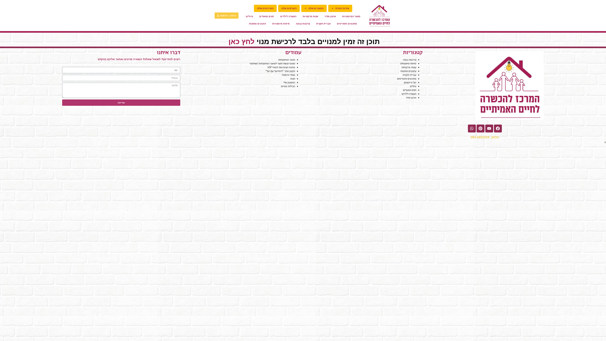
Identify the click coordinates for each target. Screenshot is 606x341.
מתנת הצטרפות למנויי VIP (281, 67)
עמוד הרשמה (288, 75)
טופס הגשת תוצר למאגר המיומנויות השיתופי (272, 63)
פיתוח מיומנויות (281, 23)
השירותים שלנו (265, 8)
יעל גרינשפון (410, 82)
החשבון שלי (289, 82)
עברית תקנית (323, 23)
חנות (292, 78)
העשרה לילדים (288, 16)
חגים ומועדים (266, 16)
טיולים (249, 16)
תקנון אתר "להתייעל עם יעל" (280, 71)
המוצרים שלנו (316, 8)
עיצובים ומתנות (257, 23)
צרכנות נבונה (303, 23)
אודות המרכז (342, 8)
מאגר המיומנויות (351, 16)
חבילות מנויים (288, 86)
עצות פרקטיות (310, 16)
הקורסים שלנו (289, 8)
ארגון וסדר (330, 16)
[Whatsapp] (472, 128)
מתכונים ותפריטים (347, 23)
